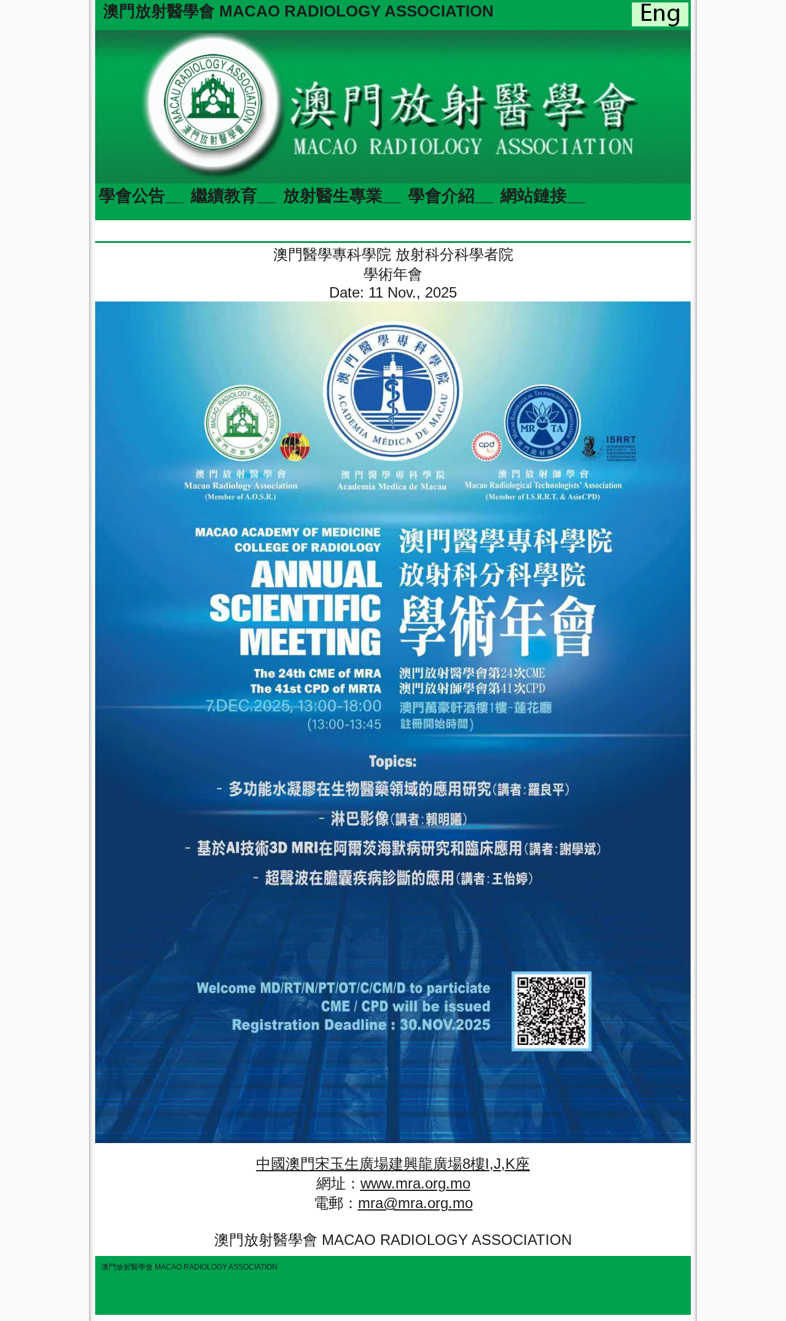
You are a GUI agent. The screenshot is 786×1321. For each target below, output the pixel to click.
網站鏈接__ (542, 196)
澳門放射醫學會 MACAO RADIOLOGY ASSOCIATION (298, 11)
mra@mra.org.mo (415, 1203)
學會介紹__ (450, 196)
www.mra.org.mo (415, 1183)
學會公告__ (141, 196)
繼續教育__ (233, 196)
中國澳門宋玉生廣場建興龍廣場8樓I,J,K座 (393, 1163)
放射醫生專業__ (342, 196)
